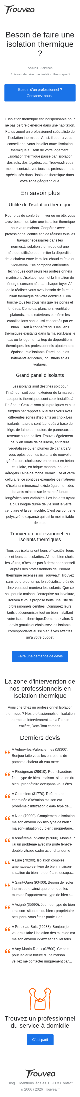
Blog (11, 1083)
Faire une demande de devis (40, 656)
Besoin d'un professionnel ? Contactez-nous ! (40, 93)
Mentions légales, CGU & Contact (45, 1083)
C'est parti (40, 1040)
